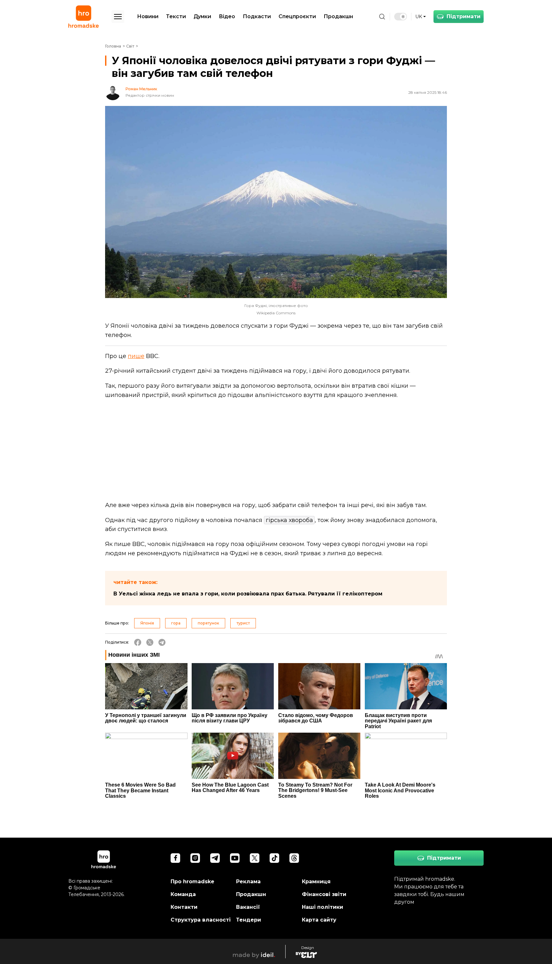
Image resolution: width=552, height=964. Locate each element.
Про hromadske (192, 881)
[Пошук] (382, 16)
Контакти (184, 907)
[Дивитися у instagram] (195, 858)
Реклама (248, 881)
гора (175, 623)
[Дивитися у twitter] (254, 858)
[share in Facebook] (137, 642)
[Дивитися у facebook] (175, 858)
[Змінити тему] (400, 16)
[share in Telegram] (161, 642)
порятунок (208, 623)
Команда (183, 894)
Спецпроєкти (297, 16)
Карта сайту (319, 920)
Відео (227, 16)
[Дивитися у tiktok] (274, 858)
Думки (202, 16)
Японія (147, 623)
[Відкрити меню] (117, 16)
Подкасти (257, 16)
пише (136, 356)
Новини (147, 16)
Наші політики (322, 907)
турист (243, 623)
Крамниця (316, 881)
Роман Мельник (141, 89)
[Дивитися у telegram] (215, 858)
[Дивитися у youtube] (235, 858)
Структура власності (201, 920)
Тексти (176, 16)
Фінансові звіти (324, 894)
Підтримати (463, 16)
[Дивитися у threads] (294, 858)
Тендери (248, 920)
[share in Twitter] (149, 642)
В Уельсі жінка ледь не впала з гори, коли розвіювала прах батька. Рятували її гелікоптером (247, 594)
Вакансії (248, 907)
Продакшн (338, 16)
